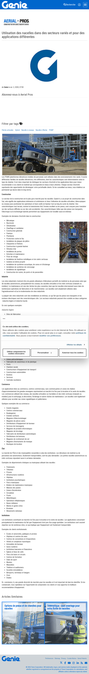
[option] (23, 623)
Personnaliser (43, 353)
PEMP (51, 130)
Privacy (63, 658)
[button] (3, 623)
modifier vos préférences (50, 336)
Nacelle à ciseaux (27, 130)
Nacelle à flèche (41, 130)
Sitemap (57, 658)
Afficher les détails (74, 345)
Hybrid (17, 130)
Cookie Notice (71, 658)
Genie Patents (82, 658)
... (23, 623)
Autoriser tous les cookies (72, 353)
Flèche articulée (7, 130)
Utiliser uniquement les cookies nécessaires (16, 353)
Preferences (49, 658)
